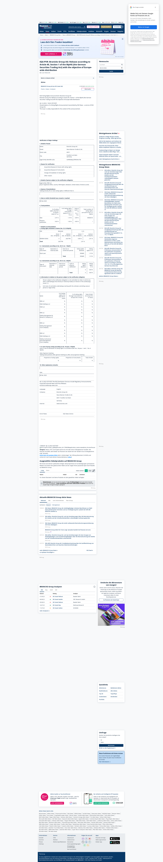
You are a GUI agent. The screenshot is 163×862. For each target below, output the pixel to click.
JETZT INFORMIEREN (57, 803)
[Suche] (85, 27)
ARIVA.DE (80, 860)
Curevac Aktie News (92, 826)
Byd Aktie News (43, 822)
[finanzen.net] (46, 26)
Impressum (70, 838)
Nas (84, 22)
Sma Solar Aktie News (71, 828)
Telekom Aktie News (111, 828)
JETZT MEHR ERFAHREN (101, 803)
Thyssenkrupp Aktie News (69, 822)
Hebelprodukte (82, 31)
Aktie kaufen (88, 89)
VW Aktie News (53, 831)
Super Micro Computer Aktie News (82, 829)
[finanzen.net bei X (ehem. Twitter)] (83, 842)
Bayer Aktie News (55, 817)
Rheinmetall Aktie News (96, 815)
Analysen (53, 89)
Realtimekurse (103, 691)
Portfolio (101, 699)
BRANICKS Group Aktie (55, 35)
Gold (120, 22)
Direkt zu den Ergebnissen (107, 748)
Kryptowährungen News (61, 815)
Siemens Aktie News (80, 826)
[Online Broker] (46, 27)
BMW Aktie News (53, 829)
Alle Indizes (114, 691)
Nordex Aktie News (96, 822)
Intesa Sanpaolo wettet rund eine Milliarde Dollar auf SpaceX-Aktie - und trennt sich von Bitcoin (110, 155)
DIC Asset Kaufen (58, 599)
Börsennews (42, 813)
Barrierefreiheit (71, 849)
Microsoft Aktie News (45, 819)
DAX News (70, 813)
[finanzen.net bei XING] (89, 842)
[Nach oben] (121, 860)
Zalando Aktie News (65, 829)
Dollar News (42, 815)
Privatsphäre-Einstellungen (71, 846)
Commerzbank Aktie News (97, 819)
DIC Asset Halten (57, 608)
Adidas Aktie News (116, 826)
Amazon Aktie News (66, 817)
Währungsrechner (101, 840)
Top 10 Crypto (73, 22)
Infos (69, 457)
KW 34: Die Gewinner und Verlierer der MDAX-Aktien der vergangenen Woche (110, 142)
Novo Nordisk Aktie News (94, 824)
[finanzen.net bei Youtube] (89, 838)
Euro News (50, 815)
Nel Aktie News (43, 828)
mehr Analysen (44, 611)
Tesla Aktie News (109, 815)
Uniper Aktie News (55, 824)
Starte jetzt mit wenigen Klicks (49, 455)
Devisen (113, 31)
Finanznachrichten (61, 813)
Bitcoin (93, 22)
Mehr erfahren (50, 54)
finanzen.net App (100, 838)
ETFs (64, 31)
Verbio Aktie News (108, 829)
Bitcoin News (73, 815)
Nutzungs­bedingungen (73, 844)
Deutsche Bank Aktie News (69, 819)
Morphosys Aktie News (79, 824)
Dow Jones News (96, 813)
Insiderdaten (103, 696)
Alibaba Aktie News (99, 828)
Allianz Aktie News (105, 817)
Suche (111, 71)
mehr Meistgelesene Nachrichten (109, 159)
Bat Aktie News (43, 829)
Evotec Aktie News (66, 824)
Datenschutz (70, 840)
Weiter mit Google (143, 27)
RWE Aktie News (80, 820)
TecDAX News (86, 813)
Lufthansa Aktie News (103, 820)
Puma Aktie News (105, 826)
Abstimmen (111, 745)
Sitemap (41, 844)
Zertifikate (71, 31)
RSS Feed (89, 550)
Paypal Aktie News (70, 820)
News (47, 31)
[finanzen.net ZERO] (68, 54)
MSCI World (60, 22)
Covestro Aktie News (67, 826)
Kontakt (41, 838)
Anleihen (91, 31)
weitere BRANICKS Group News (108, 276)
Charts (43, 89)
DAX (41, 22)
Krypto (106, 31)
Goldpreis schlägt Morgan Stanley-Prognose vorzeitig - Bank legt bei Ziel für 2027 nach (110, 137)
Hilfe (54, 838)
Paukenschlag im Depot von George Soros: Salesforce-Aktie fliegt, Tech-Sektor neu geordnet (109, 151)
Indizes (53, 31)
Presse (41, 842)
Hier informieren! (104, 762)
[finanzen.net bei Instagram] (83, 838)
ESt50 (50, 22)
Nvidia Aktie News (83, 815)
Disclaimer (70, 842)
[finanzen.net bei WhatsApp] (84, 845)
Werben (55, 840)
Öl (111, 22)
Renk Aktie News (91, 820)
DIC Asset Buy (57, 605)
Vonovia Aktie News (108, 822)
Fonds (60, 31)
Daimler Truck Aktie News (56, 828)
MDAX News (77, 813)
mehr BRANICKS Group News (48, 550)
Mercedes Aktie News (84, 822)
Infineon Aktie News (57, 820)
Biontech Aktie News (55, 822)
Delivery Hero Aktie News (85, 828)
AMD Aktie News (43, 824)
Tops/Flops (114, 694)
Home (41, 35)
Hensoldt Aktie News (45, 820)
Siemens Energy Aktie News (81, 817)
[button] (93, 26)
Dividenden (114, 696)
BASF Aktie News (43, 817)
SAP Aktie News (56, 819)
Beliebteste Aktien (116, 688)
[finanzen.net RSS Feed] (88, 845)
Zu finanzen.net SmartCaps (111, 600)
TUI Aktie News (94, 817)
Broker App (99, 842)
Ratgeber (120, 31)
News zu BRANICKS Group (69, 35)
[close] (155, 7)
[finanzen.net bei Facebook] (86, 838)
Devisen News (116, 813)
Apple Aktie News (84, 819)
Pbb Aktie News (97, 829)
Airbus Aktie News (116, 820)
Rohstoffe (99, 31)
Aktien (42, 31)
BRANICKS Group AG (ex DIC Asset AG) (52, 86)
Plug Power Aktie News (112, 819)
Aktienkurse (102, 688)
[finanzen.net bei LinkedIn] (86, 842)
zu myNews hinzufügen (46, 552)
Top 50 (101, 694)
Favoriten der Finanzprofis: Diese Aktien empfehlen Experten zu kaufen (110, 146)
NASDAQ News (106, 813)
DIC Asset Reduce (58, 596)
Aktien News (50, 813)
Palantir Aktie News (54, 826)
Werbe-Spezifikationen (59, 842)
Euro (103, 22)
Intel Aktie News (43, 826)
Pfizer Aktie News (107, 824)
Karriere (41, 840)
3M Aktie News (43, 831)
